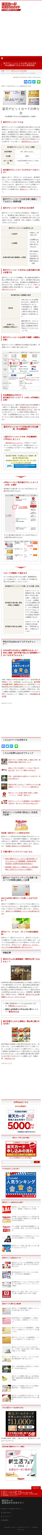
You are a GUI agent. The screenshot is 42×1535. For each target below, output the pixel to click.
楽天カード (24, 189)
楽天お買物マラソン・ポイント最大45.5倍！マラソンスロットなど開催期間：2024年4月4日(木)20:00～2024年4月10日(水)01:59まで (21, 861)
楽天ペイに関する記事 (31, 1494)
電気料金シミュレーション (17, 1006)
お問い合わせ (7, 1512)
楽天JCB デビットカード (30, 141)
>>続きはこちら (9, 1058)
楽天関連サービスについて (10, 1495)
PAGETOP (36, 1488)
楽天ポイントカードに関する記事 (12, 1491)
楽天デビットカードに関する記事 (19, 70)
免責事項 (5, 1520)
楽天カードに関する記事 (10, 1492)
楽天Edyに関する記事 (26, 1492)
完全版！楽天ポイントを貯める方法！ (19, 846)
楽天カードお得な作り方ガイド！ (13, 1509)
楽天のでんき (14, 1012)
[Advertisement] (21, 34)
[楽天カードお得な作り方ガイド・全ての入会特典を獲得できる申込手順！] (11, 10)
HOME (2, 70)
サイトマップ (7, 1516)
